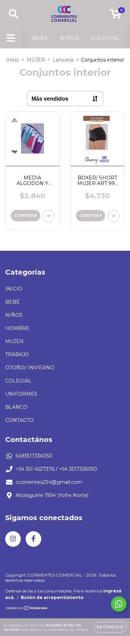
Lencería (63, 60)
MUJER (36, 60)
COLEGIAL (105, 38)
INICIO (13, 289)
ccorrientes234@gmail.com (49, 482)
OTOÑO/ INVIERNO (29, 368)
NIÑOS (69, 38)
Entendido (110, 627)
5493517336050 (34, 456)
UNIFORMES (21, 394)
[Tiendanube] (27, 608)
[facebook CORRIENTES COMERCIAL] (33, 539)
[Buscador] (13, 14)
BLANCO (16, 407)
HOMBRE (17, 328)
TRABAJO (17, 354)
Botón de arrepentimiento (52, 597)
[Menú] (11, 38)
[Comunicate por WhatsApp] (119, 604)
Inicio (12, 60)
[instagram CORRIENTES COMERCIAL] (13, 539)
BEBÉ (40, 38)
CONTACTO (19, 420)
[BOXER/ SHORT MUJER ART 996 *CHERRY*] (113, 216)
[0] (115, 15)
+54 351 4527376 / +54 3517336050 (56, 469)
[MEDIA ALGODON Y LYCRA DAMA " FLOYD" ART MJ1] (48, 216)
